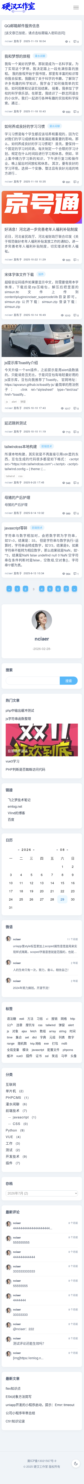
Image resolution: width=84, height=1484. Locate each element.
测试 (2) (13, 1149)
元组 (52, 1037)
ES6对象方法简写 (19, 1396)
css (20, 476)
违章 (19, 1025)
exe (46, 1043)
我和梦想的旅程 (17, 56)
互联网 (12, 1084)
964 (67, 574)
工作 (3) (13, 1143)
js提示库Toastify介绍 (21, 362)
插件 (41, 274)
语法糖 (11, 1018)
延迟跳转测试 (15, 423)
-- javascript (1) (22, 1117)
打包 (55, 1043)
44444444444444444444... (32, 1228)
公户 (10, 1025)
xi (47, 1019)
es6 (21, 1018)
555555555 (21, 1242)
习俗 (40, 1018)
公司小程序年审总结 (20, 1413)
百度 (11, 819)
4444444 (19, 1300)
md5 (64, 1043)
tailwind (10, 476)
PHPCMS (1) (17, 1097)
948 (67, 483)
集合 (19, 1037)
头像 (74, 1056)
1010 (67, 315)
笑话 (55, 1056)
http (72, 1018)
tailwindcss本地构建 (20, 446)
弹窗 (23, 401)
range (10, 1043)
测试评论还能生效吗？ (29, 1343)
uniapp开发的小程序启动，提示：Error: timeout (40, 1404)
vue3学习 (12, 761)
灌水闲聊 (40, 56)
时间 (73, 1031)
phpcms (68, 1049)
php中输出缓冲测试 (20, 710)
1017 (67, 408)
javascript (38, 1049)
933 (67, 260)
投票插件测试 (17, 751)
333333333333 (24, 1271)
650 (67, 112)
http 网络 (35, 1043)
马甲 (64, 1056)
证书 (39, 1056)
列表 (62, 1037)
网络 (64, 1018)
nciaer (9, 41)
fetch (33, 1031)
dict (34, 1037)
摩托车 (30, 1025)
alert (14, 401)
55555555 (20, 1285)
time (9, 1037)
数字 (71, 1037)
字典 (43, 1037)
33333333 (20, 1314)
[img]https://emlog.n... (28, 1358)
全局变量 (13, 1049)
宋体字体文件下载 (19, 274)
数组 (43, 1031)
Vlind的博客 (16, 813)
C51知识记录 (15, 1421)
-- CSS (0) (18, 1123)
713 (67, 432)
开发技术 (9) (16, 1156)
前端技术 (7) (16, 1110)
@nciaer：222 (23, 1328)
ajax (24, 1031)
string (62, 1031)
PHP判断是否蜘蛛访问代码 (25, 769)
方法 (30, 1018)
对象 (15, 1031)
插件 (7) (13, 1163)
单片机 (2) (15, 1091)
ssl (47, 1056)
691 (67, 182)
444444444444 (24, 1256)
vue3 (19, 1056)
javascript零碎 (15, 527)
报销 (54, 1018)
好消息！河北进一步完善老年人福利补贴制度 (41, 229)
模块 (25, 1049)
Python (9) (15, 1130)
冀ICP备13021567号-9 (41, 1461)
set (27, 1037)
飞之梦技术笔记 (19, 799)
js (7, 401)
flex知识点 (13, 1388)
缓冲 (10, 1056)
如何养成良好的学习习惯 (24, 126)
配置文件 (53, 1049)
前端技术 (46, 446)
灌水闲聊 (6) (16, 1104)
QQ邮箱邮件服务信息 (22, 25)
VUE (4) (13, 1136)
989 (67, 513)
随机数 (22, 1043)
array (52, 1031)
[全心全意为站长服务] (18, 7)
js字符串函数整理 (18, 718)
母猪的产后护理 (17, 497)
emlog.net (15, 806)
